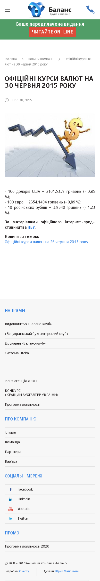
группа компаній (50, 9)
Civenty (24, 571)
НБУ (31, 228)
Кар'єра (11, 461)
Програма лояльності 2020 (27, 546)
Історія (10, 432)
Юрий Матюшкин (67, 571)
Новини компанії (40, 59)
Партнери (13, 452)
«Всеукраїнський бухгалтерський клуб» (36, 334)
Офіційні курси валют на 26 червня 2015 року (46, 242)
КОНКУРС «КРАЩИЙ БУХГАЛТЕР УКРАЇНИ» (31, 393)
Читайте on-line (52, 32)
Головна (11, 59)
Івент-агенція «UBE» (21, 381)
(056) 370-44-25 (90, 9)
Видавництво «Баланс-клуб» (28, 324)
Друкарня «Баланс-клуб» (25, 343)
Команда (12, 442)
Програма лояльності (22, 404)
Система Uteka (17, 353)
